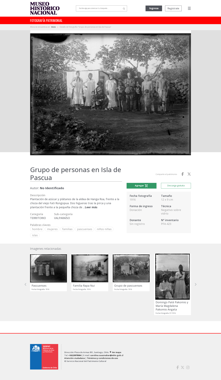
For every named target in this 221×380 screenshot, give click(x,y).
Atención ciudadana (74, 358)
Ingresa (153, 8)
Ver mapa (115, 352)
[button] (25, 284)
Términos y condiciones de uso (102, 358)
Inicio (53, 27)
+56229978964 (74, 355)
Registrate (173, 8)
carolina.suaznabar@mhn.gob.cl (106, 355)
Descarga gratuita (176, 185)
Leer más (91, 207)
